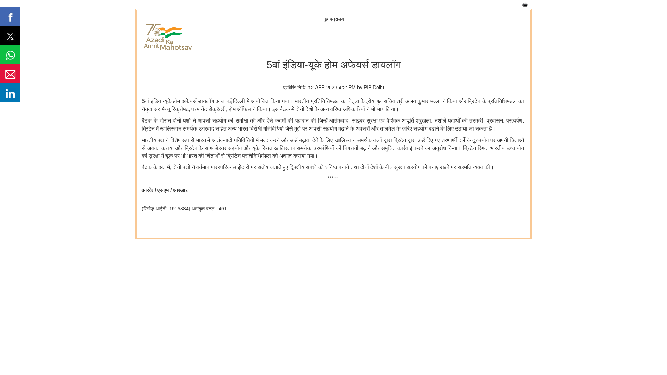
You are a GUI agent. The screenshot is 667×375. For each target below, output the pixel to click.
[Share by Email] (10, 73)
